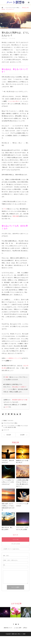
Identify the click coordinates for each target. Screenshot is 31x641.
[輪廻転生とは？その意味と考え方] (22, 452)
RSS (18, 624)
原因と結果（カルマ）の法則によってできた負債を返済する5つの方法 (8, 507)
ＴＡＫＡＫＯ (10, 420)
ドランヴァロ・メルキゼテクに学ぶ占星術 (22, 528)
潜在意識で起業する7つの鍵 (19, 399)
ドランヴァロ (8, 7)
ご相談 (6, 377)
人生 (6, 427)
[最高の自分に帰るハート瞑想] (15, 2)
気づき (11, 427)
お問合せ (25, 627)
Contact (15, 624)
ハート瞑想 (17, 425)
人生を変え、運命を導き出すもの (8, 461)
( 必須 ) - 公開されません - (10, 560)
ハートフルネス (10, 425)
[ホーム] (2, 7)
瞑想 (15, 427)
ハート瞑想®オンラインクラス (13, 358)
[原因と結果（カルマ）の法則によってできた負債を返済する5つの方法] (8, 495)
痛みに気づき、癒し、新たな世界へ (8, 528)
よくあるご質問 (17, 627)
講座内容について (8, 627)
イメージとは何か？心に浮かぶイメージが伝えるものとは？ (8, 482)
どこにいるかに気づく (14, 101)
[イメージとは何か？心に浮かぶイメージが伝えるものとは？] (8, 471)
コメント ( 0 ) (15, 539)
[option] (5, 612)
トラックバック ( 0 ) (15, 543)
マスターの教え (15, 7)
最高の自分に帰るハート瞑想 (18, 634)
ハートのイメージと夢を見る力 (22, 504)
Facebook (13, 624)
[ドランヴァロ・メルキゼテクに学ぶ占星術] (22, 519)
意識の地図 (16, 216)
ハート (5, 425)
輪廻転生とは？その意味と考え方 (22, 461)
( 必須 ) (6, 555)
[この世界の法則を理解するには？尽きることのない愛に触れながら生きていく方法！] (22, 471)
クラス (5, 209)
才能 (9, 427)
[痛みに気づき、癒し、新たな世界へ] (8, 519)
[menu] (28, 2)
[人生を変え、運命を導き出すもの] (8, 452)
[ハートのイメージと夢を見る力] (22, 495)
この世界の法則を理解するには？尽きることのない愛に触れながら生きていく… (22, 483)
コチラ (6, 407)
